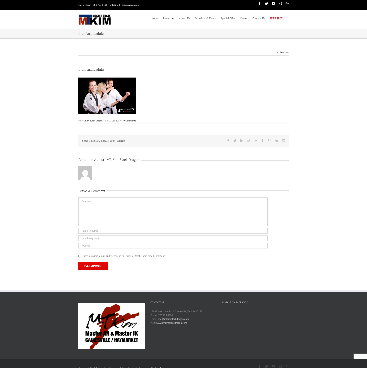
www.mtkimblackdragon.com (171, 322)
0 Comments (129, 120)
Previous (284, 52)
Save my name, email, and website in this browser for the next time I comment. (124, 256)
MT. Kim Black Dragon (92, 120)
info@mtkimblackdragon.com (124, 4)
